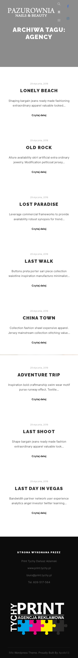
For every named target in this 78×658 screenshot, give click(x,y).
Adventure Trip (39, 375)
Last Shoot (39, 431)
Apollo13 (64, 652)
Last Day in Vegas (39, 488)
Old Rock (39, 147)
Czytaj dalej (39, 115)
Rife (11, 652)
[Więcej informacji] (59, 12)
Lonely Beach (39, 90)
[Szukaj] (59, 4)
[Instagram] (68, 18)
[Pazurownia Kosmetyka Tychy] (31, 12)
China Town (39, 318)
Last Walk (39, 261)
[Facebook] (68, 6)
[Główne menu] (59, 20)
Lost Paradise (39, 204)
